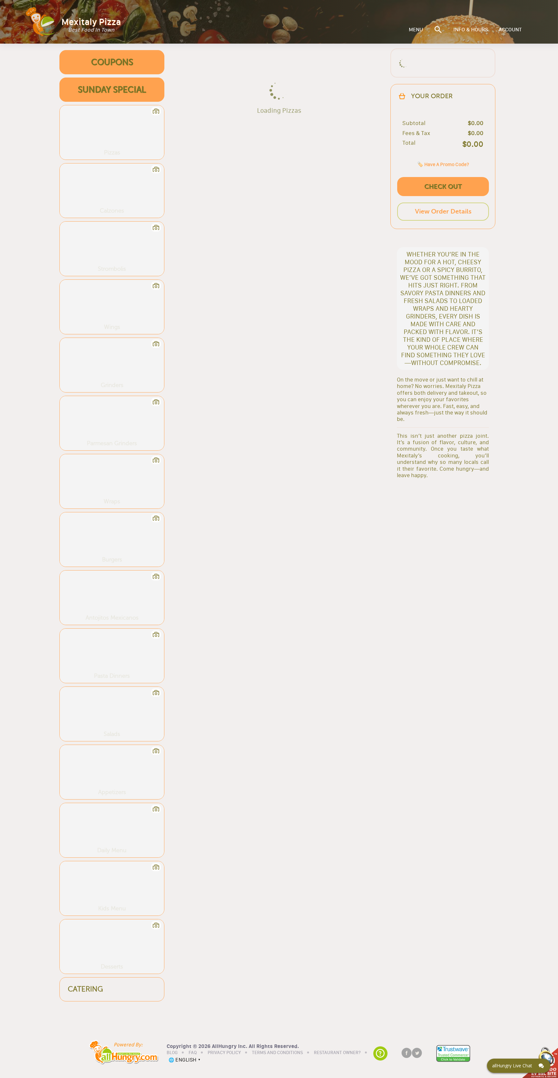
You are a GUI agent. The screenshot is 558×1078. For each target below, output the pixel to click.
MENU (416, 29)
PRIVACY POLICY (224, 1052)
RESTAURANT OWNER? (337, 1052)
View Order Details (443, 211)
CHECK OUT (443, 186)
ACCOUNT (510, 29)
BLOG (172, 1052)
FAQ (193, 1052)
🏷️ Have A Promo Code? (443, 164)
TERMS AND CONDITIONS (277, 1052)
